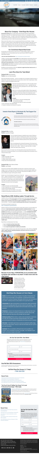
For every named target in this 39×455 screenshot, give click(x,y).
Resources (31, 4)
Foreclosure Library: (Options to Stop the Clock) (7, 445)
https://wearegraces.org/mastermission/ (22, 56)
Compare (19, 4)
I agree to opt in (10, 353)
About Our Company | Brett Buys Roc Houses (18, 1)
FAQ (14, 441)
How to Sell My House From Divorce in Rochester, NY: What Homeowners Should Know (13, 382)
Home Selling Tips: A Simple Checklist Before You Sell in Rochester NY (11, 380)
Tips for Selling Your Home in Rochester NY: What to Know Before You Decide (12, 381)
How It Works (15, 4)
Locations (27, 4)
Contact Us (35, 4)
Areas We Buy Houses (3, 441)
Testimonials (23, 4)
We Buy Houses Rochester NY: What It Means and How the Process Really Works (12, 377)
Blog (14, 445)
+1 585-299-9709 (22, 341)
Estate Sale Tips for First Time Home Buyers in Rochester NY (10, 378)
